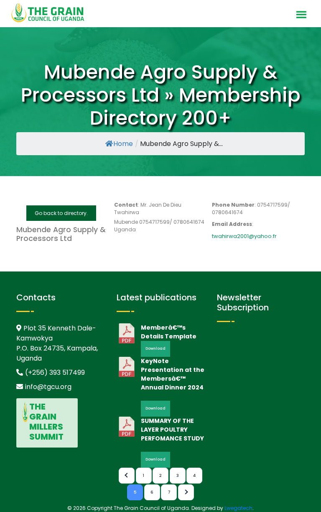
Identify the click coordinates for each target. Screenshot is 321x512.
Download (155, 348)
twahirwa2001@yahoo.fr (244, 236)
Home (123, 143)
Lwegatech (238, 508)
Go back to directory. (61, 213)
